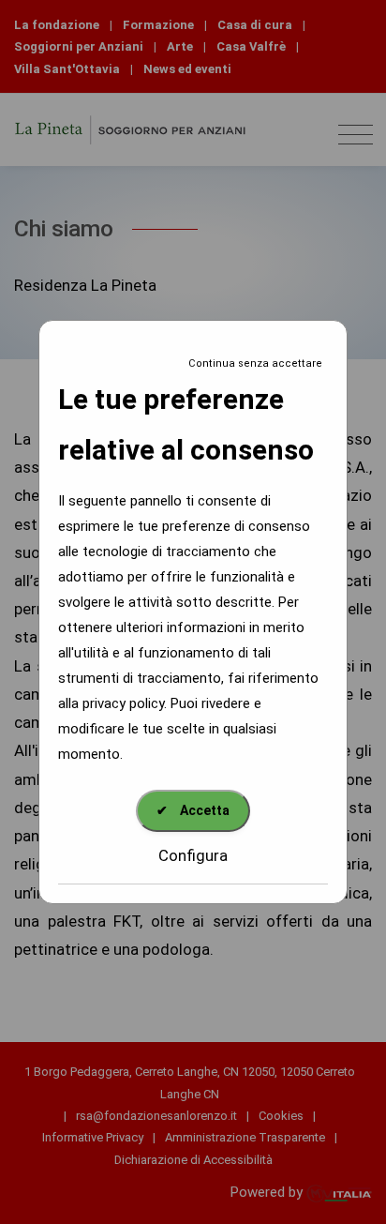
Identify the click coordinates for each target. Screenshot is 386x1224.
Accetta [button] (193, 810)
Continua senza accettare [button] (255, 363)
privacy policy (123, 703)
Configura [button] (193, 855)
